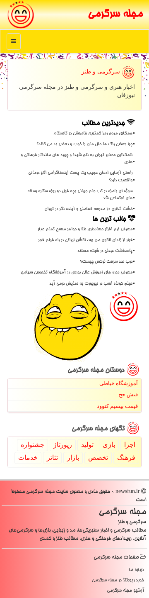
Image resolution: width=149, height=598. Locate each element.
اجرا (129, 444)
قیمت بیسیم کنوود (117, 406)
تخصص (98, 457)
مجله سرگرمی (115, 14)
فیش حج (128, 394)
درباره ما (136, 570)
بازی (109, 444)
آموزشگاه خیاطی (118, 383)
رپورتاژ (62, 444)
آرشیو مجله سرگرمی (125, 590)
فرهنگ (126, 457)
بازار (73, 457)
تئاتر (52, 457)
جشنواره (32, 444)
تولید (87, 444)
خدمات (28, 457)
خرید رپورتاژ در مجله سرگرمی (118, 580)
